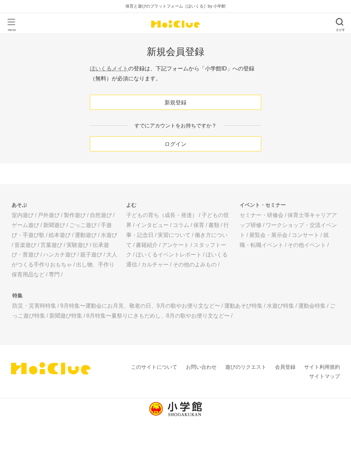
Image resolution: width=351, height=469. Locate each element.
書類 (213, 225)
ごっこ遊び (83, 225)
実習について (174, 235)
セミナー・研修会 (261, 215)
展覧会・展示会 (268, 235)
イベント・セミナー (263, 205)
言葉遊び (51, 245)
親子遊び (91, 255)
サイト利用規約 (322, 367)
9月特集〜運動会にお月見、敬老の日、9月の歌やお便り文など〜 (140, 306)
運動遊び (86, 235)
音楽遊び (25, 245)
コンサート (305, 235)
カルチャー (155, 264)
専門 (54, 274)
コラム (181, 225)
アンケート (175, 245)
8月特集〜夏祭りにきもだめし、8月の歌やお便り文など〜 (158, 316)
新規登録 (175, 102)
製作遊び (75, 215)
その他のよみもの (195, 264)
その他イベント (307, 245)
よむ (131, 205)
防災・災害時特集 (34, 306)
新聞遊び (54, 225)
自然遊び (101, 215)
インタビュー (152, 225)
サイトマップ (324, 376)
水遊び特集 (280, 306)
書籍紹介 (147, 245)
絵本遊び (60, 235)
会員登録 (285, 367)
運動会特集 (312, 306)
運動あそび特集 (243, 306)
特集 (17, 295)
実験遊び (77, 245)
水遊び (109, 235)
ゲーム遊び (25, 225)
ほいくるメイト (109, 68)
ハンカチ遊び (59, 255)
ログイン (175, 144)
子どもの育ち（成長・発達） (161, 215)
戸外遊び (49, 215)
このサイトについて (154, 367)
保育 (198, 225)
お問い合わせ (201, 367)
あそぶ (19, 205)
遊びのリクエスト (245, 367)
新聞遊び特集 (65, 316)
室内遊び (23, 215)
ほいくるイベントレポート (169, 255)
